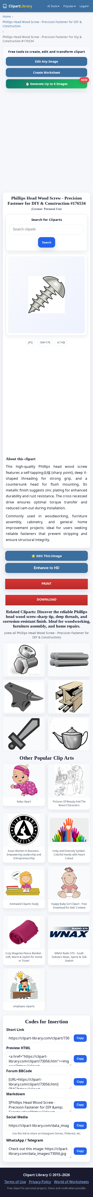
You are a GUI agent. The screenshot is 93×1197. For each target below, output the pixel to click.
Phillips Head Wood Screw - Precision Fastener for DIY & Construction (42, 24)
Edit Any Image (46, 61)
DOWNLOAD (46, 599)
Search (46, 242)
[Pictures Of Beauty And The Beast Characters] (69, 780)
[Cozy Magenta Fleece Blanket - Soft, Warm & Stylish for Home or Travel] (24, 932)
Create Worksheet (46, 72)
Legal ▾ (84, 6)
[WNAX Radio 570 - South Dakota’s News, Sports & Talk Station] (69, 932)
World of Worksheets (71, 1181)
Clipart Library (35, 1174)
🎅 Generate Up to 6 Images (56, 82)
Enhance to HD (46, 568)
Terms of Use (15, 1181)
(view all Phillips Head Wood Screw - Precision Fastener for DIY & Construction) (46, 635)
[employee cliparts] (24, 985)
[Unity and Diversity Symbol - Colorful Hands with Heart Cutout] (69, 830)
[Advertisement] (46, 142)
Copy (80, 1038)
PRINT (46, 583)
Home (7, 16)
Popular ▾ (69, 6)
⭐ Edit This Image (46, 556)
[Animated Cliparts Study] (24, 883)
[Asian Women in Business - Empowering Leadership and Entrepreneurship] (24, 830)
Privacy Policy (40, 1181)
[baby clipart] (24, 780)
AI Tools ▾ (53, 6)
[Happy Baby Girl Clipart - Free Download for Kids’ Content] (69, 883)
